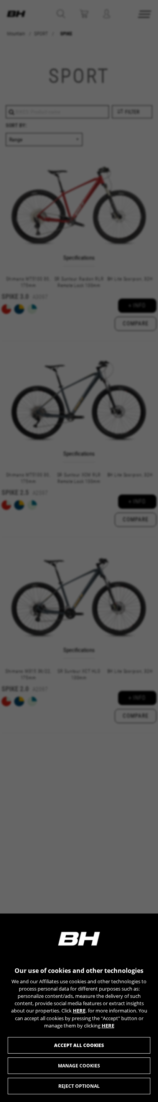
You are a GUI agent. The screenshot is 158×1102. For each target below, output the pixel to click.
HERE (79, 1010)
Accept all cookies (79, 1045)
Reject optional (79, 1086)
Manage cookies (79, 1065)
